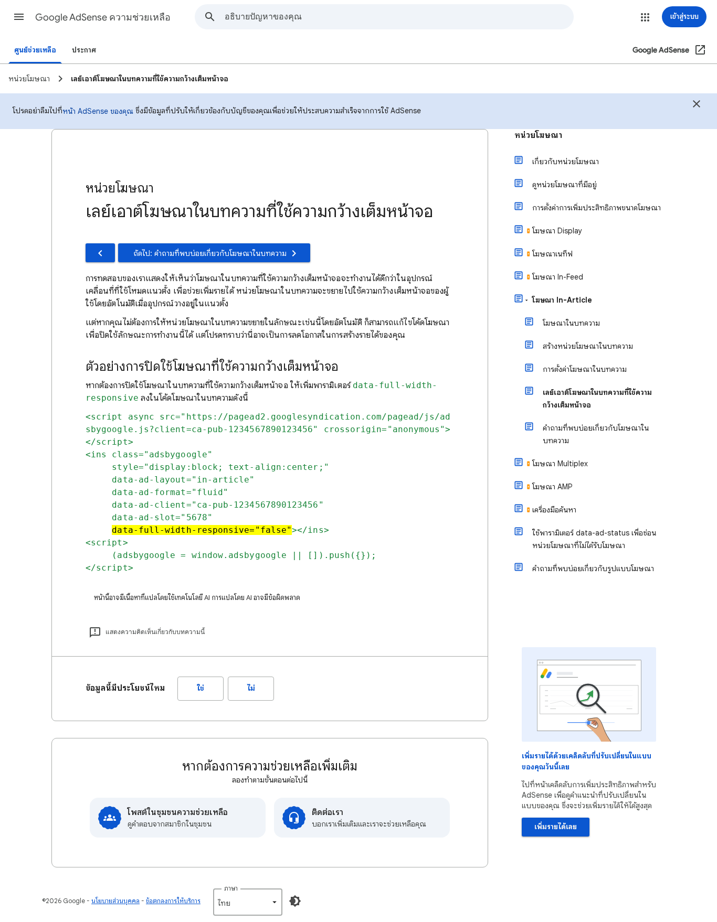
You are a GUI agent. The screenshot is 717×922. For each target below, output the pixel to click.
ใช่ (200, 688)
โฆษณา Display (557, 230)
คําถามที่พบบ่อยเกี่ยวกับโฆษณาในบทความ (596, 434)
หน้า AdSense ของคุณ (97, 111)
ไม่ (251, 688)
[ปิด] (696, 105)
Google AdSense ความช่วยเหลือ (103, 17)
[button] (18, 16)
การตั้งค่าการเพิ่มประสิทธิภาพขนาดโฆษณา (596, 207)
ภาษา (231, 888)
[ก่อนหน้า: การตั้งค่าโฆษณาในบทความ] (100, 252)
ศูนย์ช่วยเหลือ (35, 50)
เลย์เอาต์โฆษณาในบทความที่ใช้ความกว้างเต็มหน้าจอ (597, 399)
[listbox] (247, 902)
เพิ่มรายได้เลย (555, 826)
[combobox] (399, 17)
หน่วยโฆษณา (538, 135)
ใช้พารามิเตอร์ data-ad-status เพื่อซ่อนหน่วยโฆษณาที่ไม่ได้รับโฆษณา (594, 539)
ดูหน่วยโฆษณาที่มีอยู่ (564, 184)
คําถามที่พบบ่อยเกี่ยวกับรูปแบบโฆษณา (593, 568)
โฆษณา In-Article (562, 300)
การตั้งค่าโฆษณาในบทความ (585, 369)
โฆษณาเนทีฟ (552, 254)
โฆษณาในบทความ (571, 323)
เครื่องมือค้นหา (554, 509)
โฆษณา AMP (552, 486)
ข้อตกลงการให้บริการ (173, 901)
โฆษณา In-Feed (557, 277)
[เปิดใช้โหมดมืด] (295, 901)
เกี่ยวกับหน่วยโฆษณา (565, 161)
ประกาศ (84, 50)
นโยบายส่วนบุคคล (115, 901)
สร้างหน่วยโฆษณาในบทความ (588, 346)
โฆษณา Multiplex (560, 463)
